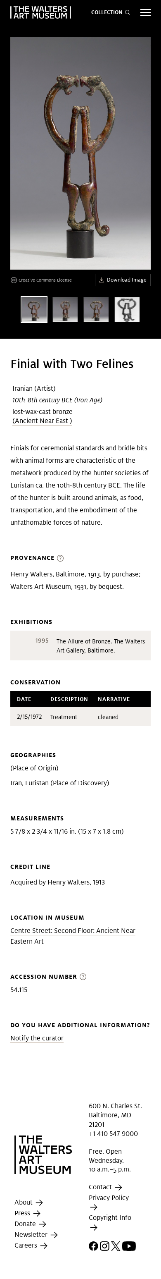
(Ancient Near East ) (42, 420)
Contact (101, 1187)
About (24, 1202)
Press (23, 1213)
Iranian (22, 388)
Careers (26, 1245)
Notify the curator (37, 1038)
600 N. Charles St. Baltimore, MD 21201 (115, 1115)
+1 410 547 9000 (113, 1133)
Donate (26, 1223)
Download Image (127, 279)
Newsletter (31, 1234)
